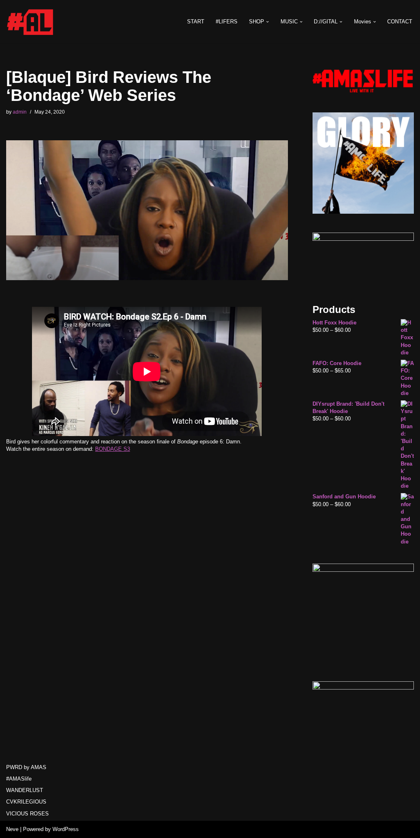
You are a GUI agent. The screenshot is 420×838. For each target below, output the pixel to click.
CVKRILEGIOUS (26, 802)
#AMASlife (19, 779)
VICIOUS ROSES (27, 814)
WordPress (65, 829)
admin (20, 111)
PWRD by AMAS (26, 767)
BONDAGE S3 (112, 449)
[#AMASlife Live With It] (30, 21)
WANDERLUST (24, 790)
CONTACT (399, 21)
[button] (267, 22)
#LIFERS (226, 21)
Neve (12, 829)
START (195, 21)
